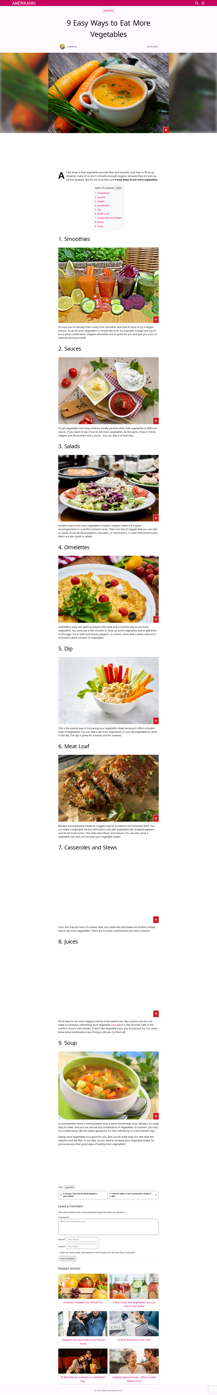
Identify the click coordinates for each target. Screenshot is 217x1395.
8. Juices (99, 222)
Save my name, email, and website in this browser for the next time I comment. (97, 1252)
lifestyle (109, 10)
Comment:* (63, 1217)
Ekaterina (72, 46)
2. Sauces (100, 197)
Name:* (62, 1239)
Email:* (61, 1246)
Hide (118, 188)
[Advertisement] (108, 150)
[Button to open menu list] (203, 3)
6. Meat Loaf (102, 213)
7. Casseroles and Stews (108, 217)
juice (113, 1024)
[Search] (197, 3)
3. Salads (100, 201)
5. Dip (98, 209)
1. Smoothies (102, 193)
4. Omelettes (102, 205)
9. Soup (99, 226)
